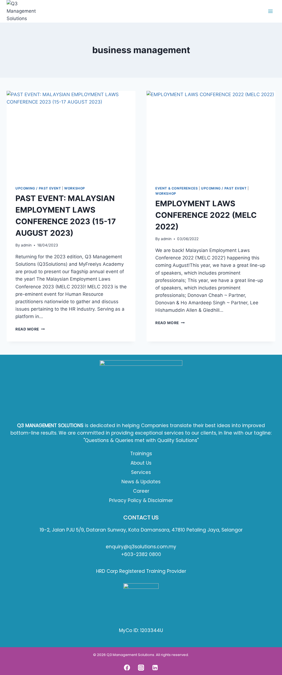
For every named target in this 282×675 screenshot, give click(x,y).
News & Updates (141, 481)
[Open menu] (270, 11)
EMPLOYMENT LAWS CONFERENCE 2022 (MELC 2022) (206, 215)
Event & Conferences (176, 188)
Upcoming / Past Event (38, 188)
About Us (141, 463)
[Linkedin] (155, 668)
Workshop (74, 188)
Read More (30, 329)
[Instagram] (141, 668)
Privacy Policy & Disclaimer (141, 500)
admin (26, 245)
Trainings (141, 453)
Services (141, 472)
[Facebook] (127, 668)
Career (141, 491)
